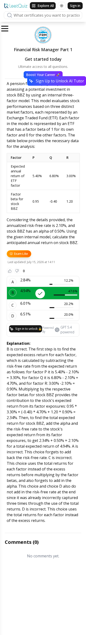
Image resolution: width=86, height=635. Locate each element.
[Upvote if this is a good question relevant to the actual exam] (10, 271)
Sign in (75, 5)
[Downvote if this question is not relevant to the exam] (17, 271)
